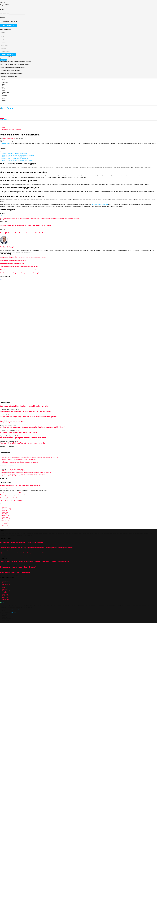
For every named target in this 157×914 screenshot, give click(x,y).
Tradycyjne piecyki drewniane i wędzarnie (15, 572)
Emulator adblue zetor (8, 475)
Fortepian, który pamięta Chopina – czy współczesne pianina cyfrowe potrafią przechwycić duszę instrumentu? (30, 457)
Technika (4, 97)
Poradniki (4, 95)
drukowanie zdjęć (107, 191)
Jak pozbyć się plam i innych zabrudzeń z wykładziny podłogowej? (18, 269)
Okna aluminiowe (4, 143)
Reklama (4, 617)
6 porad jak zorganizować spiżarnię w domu (12, 263)
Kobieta (4, 89)
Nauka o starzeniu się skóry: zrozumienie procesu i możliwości (23, 438)
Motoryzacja (5, 92)
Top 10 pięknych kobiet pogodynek (8, 76)
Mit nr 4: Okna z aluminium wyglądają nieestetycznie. (16, 158)
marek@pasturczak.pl (13, 609)
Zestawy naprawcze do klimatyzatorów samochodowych (23, 470)
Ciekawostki (5, 82)
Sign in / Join (5, 5)
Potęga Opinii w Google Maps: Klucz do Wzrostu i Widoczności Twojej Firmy (28, 417)
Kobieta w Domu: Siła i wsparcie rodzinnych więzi (18, 432)
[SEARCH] (155, 104)
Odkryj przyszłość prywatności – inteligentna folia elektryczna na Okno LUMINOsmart (23, 257)
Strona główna (6, 614)
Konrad (4, 472)
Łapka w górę (3, 215)
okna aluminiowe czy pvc (60, 218)
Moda (3, 90)
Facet (3, 85)
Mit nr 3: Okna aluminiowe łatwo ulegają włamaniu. (15, 156)
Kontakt (4, 615)
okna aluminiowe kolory (73, 218)
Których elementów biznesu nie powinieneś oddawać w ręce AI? (15, 61)
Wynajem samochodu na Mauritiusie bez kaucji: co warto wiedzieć (19, 459)
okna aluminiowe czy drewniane (17, 218)
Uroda (3, 98)
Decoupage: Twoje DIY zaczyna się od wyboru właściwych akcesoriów (27, 474)
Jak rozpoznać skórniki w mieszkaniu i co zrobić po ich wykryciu (24, 406)
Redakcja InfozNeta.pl (9, 138)
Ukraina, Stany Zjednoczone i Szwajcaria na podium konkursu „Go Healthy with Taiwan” (32, 427)
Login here (12, 56)
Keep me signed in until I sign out (9, 21)
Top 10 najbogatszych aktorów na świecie (10, 70)
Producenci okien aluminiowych (100, 204)
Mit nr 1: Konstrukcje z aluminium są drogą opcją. (15, 153)
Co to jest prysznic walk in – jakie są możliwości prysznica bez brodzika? (19, 266)
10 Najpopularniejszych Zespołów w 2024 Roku (11, 73)
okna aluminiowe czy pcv (31, 218)
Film (3, 87)
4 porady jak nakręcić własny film (15, 469)
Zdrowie (4, 100)
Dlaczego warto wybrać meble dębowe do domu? (13, 260)
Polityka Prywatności (7, 618)
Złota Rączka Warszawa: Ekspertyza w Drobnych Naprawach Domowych (19, 273)
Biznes (4, 81)
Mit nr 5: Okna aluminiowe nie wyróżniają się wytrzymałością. (18, 160)
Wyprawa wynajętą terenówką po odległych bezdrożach (13, 67)
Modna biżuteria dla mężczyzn (23, 475)
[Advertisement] (30, 113)
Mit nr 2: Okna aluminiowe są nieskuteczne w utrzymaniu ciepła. (18, 155)
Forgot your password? (6, 29)
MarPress (13, 612)
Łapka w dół (10, 215)
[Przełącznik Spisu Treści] (1, 152)
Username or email (4, 13)
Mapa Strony (5, 620)
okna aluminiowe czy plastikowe (46, 218)
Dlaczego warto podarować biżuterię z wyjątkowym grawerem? (15, 64)
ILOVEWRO (5, 470)
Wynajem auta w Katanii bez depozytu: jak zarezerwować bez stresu (20, 461)
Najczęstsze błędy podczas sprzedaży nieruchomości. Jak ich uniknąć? (26, 411)
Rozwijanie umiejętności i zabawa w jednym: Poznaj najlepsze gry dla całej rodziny (25, 225)
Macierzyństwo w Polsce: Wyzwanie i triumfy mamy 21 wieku (22, 443)
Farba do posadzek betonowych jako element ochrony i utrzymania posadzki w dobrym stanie (34, 562)
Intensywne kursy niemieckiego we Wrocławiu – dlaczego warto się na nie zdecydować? (29, 472)
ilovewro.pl (5, 474)
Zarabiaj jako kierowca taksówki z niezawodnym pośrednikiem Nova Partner (23, 233)
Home (3, 79)
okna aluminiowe (4, 218)
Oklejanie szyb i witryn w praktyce (12, 422)
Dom (3, 84)
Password (2, 17)
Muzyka (4, 93)
